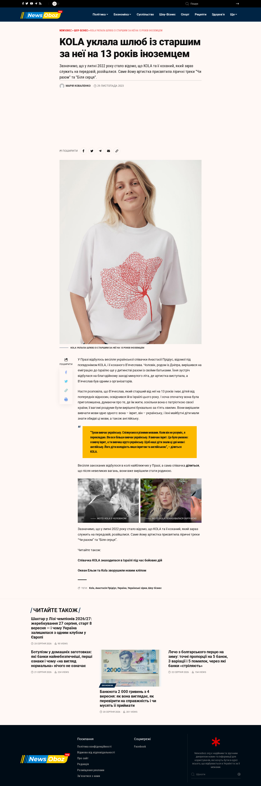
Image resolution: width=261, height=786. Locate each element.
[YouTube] (31, 3)
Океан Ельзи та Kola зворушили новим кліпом (112, 570)
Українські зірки (137, 588)
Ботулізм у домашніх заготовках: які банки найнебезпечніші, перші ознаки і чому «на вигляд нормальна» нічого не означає (61, 659)
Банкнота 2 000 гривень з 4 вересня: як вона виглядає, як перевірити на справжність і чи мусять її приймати (128, 698)
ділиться (192, 465)
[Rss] (40, 3)
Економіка (107, 685)
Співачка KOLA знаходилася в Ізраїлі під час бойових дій (120, 560)
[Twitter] (27, 3)
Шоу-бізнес (155, 588)
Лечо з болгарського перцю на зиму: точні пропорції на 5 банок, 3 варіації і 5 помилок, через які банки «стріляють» (198, 659)
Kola (91, 588)
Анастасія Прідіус (105, 588)
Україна (122, 588)
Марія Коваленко (78, 85)
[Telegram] (36, 3)
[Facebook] (23, 3)
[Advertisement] (130, 118)
